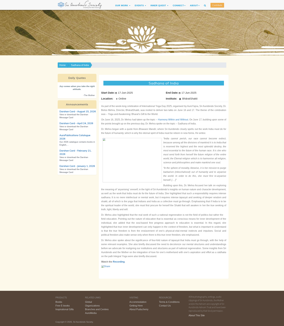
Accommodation (137, 302)
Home (62, 65)
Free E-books (62, 305)
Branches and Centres (97, 309)
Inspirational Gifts (64, 309)
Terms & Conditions (169, 302)
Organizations (92, 305)
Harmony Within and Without (173, 119)
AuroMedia (91, 313)
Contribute (217, 5)
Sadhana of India (80, 65)
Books (58, 302)
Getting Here (136, 305)
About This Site (197, 315)
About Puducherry (138, 309)
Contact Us (165, 305)
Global (88, 302)
